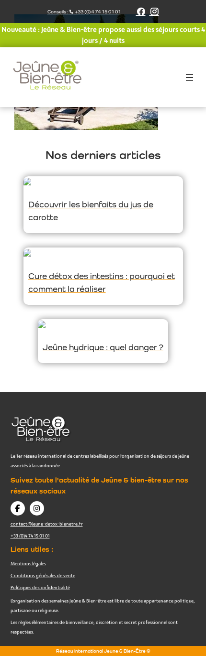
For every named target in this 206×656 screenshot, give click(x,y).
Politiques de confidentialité (40, 587)
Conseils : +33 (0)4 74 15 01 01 (84, 11)
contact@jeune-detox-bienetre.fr (47, 524)
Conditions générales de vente (43, 575)
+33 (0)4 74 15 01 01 (30, 535)
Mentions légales (28, 563)
